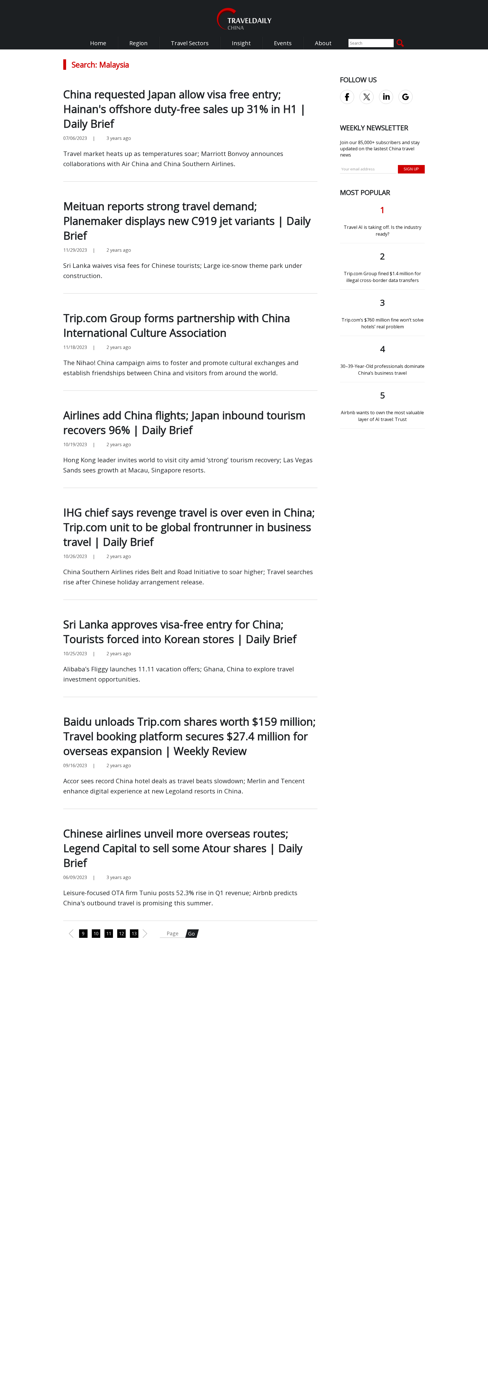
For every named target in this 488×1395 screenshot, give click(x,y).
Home (98, 43)
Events (283, 43)
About (323, 43)
